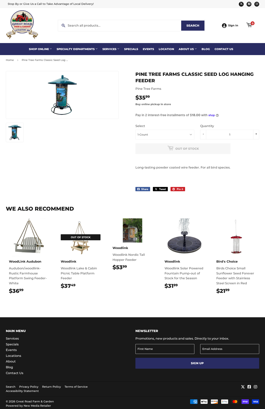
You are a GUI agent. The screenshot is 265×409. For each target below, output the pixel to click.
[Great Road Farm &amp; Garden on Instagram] (255, 387)
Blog (206, 49)
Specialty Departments (76, 49)
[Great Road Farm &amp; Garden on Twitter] (243, 387)
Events (148, 49)
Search (195, 25)
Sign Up (197, 363)
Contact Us (224, 49)
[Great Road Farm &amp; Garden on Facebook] (249, 387)
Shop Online (39, 49)
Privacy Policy (28, 386)
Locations (13, 356)
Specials (131, 49)
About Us (187, 49)
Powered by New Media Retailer (28, 405)
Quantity (207, 126)
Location (166, 49)
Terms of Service (76, 386)
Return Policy (51, 386)
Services (109, 49)
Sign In (233, 25)
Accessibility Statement (22, 391)
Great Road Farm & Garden (35, 401)
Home (10, 59)
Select (140, 126)
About (11, 361)
